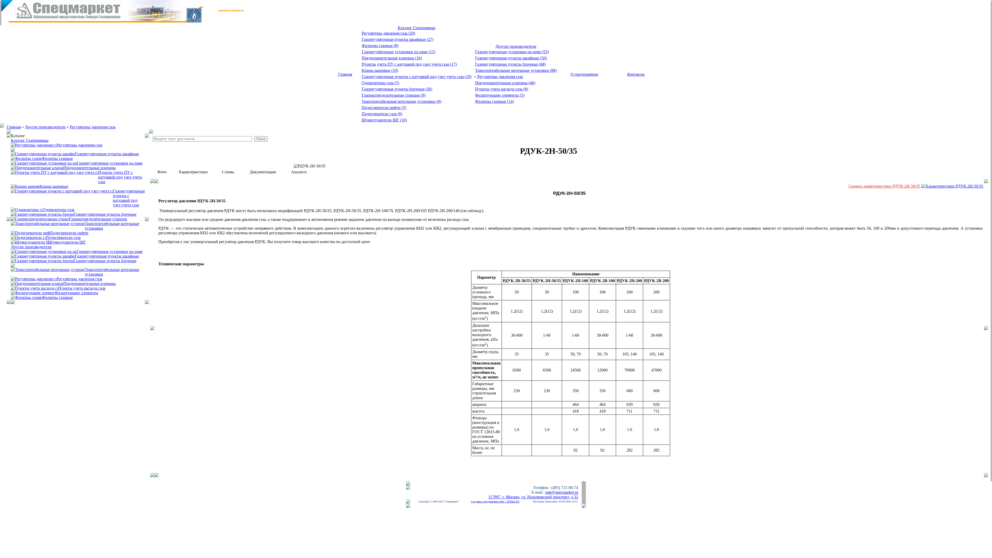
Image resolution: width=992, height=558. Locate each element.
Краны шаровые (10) (380, 70)
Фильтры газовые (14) (494, 101)
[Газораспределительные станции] (40, 218)
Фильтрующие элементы (76, 293)
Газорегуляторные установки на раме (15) (398, 52)
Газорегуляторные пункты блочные (105, 214)
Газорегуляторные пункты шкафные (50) (511, 58)
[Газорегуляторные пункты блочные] (42, 214)
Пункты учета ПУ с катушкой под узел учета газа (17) (409, 64)
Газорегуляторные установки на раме (110, 163)
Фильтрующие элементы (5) (499, 95)
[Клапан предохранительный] (37, 167)
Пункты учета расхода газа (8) (501, 89)
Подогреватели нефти (69, 233)
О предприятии (584, 74)
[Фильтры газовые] (26, 297)
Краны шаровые (54, 186)
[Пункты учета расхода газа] (34, 288)
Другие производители (515, 46)
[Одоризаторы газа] (27, 209)
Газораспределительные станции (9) (393, 95)
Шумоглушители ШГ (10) (384, 120)
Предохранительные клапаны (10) (392, 58)
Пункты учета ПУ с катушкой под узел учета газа (120, 177)
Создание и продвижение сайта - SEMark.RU (495, 501)
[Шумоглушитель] (29, 242)
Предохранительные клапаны (89, 168)
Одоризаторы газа (58, 209)
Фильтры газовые (57, 158)
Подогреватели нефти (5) (384, 107)
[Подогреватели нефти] (30, 232)
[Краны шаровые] (25, 186)
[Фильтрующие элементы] (33, 292)
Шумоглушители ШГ (67, 242)
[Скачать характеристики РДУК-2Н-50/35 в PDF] (952, 186)
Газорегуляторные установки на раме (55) (512, 52)
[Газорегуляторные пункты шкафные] (43, 153)
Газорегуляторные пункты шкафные (107, 154)
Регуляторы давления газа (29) (388, 33)
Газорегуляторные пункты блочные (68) (510, 64)
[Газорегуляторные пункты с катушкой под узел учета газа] (62, 191)
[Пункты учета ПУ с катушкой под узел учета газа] (54, 172)
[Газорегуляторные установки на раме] (44, 163)
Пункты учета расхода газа (81, 288)
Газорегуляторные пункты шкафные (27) (397, 39)
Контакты (636, 74)
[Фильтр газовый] (26, 158)
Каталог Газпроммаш (416, 28)
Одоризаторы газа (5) (380, 83)
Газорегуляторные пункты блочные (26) (397, 89)
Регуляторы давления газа (500, 76)
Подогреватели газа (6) (382, 114)
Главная (345, 74)
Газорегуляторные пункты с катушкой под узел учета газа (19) (416, 76)
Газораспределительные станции (98, 219)
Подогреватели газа (63, 237)
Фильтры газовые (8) (380, 45)
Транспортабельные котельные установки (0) (401, 101)
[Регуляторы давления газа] (34, 145)
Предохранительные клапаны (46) (505, 83)
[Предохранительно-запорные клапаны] (37, 283)
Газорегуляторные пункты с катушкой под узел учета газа (129, 198)
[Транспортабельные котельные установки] (48, 223)
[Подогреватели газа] (28, 237)
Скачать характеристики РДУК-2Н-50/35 (884, 186)
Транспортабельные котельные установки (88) (516, 70)
